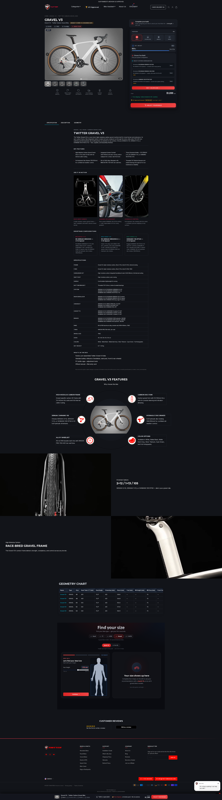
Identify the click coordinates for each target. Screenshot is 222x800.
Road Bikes (83, 753)
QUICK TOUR (77, 26)
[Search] (169, 7)
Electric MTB (83, 760)
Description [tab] (65, 122)
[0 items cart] (176, 7)
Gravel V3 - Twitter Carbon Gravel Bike (64, 16)
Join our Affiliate (129, 763)
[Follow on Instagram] (50, 754)
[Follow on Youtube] (53, 754)
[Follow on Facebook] (46, 754)
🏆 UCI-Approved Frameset (146, 100)
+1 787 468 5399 (147, 779)
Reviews (127, 757)
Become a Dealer (130, 760)
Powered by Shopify (60, 785)
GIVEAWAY (133, 6)
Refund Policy (106, 763)
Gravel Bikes (83, 757)
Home (46, 16)
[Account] (172, 7)
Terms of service (78, 785)
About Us (122, 6)
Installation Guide (107, 750)
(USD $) (49, 779)
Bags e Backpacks (85, 769)
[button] (76, 6)
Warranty (105, 760)
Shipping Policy (107, 757)
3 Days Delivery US (158, 7)
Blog (126, 753)
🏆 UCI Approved (92, 7)
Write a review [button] (126, 727)
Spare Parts (83, 763)
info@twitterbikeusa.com (167, 779)
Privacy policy (68, 785)
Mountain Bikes (84, 750)
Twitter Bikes (52, 785)
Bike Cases (83, 766)
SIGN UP (173, 757)
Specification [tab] (52, 122)
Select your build (154, 105)
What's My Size (107, 753)
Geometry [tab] (77, 122)
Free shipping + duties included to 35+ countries (145, 97)
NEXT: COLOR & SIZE (152, 88)
